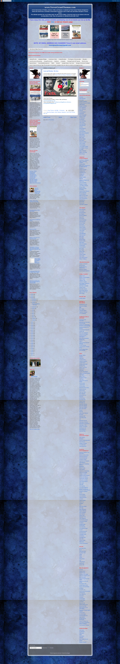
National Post (82, 390)
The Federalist (82, 526)
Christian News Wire (83, 364)
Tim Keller (81, 149)
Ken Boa (81, 126)
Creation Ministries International (83, 267)
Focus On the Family (83, 334)
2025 (32, 294)
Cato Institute (82, 469)
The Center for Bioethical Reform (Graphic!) (84, 623)
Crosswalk (81, 175)
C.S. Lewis (81, 100)
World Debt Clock (82, 446)
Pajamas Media (82, 500)
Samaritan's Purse (83, 197)
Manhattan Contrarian (83, 285)
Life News (81, 597)
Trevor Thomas (34, 376)
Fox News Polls (82, 552)
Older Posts (73, 117)
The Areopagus (82, 144)
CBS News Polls (82, 551)
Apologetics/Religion (42, 59)
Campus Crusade (82, 169)
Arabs (48, 112)
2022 (32, 322)
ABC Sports (81, 630)
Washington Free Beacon (84, 423)
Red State (81, 507)
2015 (32, 333)
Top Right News (82, 537)
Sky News (81, 414)
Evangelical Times (82, 377)
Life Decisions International (84, 591)
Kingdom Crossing (83, 184)
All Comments (84, 85)
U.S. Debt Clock (82, 444)
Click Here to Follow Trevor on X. (36, 49)
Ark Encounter (82, 265)
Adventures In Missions (84, 160)
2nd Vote (81, 569)
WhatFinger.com (82, 428)
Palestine (59, 112)
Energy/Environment (48, 61)
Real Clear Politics (83, 506)
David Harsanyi (82, 221)
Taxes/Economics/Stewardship (35, 61)
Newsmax (81, 396)
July (33, 310)
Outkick (80, 640)
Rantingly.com (82, 402)
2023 (32, 297)
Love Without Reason (83, 185)
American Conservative (84, 455)
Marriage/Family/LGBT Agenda (73, 61)
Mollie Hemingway (83, 243)
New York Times (82, 392)
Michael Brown (82, 135)
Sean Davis (81, 249)
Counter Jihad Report (83, 371)
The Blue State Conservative (82, 525)
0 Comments (61, 110)
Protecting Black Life (83, 615)
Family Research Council (84, 329)
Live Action (81, 601)
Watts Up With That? (83, 291)
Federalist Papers (82, 310)
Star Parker (81, 252)
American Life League (83, 574)
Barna (80, 549)
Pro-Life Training (82, 345)
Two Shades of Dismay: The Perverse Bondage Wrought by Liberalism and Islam (35, 249)
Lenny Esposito (82, 131)
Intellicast (81, 637)
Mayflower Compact (83, 312)
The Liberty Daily (82, 417)
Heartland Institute (83, 281)
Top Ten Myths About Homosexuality (83, 350)
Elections (58, 63)
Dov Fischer (81, 224)
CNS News (81, 370)
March (33, 316)
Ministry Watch (82, 187)
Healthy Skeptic (82, 298)
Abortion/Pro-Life (33, 59)
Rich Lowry (81, 248)
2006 (32, 348)
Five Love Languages (83, 332)
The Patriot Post (33, 174)
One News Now (82, 399)
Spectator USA (82, 416)
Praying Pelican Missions (84, 191)
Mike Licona (81, 137)
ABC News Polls (82, 548)
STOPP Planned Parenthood (82, 619)
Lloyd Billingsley (82, 233)
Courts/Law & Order (53, 59)
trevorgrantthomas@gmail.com (60, 45)
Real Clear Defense (83, 404)
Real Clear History (33, 181)
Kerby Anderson (82, 128)
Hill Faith (81, 178)
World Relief (81, 201)
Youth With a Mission (83, 204)
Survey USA (81, 564)
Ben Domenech (82, 212)
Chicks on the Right (83, 472)
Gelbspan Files (82, 280)
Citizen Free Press (83, 367)
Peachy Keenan (82, 246)
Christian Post (82, 171)
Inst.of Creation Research (84, 270)
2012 (32, 338)
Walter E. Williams (82, 258)
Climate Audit (82, 275)
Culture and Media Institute (84, 373)
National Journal (82, 389)
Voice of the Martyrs (83, 198)
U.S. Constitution (82, 313)
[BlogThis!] (69, 110)
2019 (32, 327)
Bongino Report (82, 355)
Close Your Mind (33, 229)
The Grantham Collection (84, 625)
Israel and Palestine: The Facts (51, 71)
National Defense (32, 63)
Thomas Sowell (82, 254)
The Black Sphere (33, 175)
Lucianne (81, 498)
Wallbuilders (81, 541)
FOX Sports (81, 636)
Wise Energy (81, 293)
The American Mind (83, 521)
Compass (81, 438)
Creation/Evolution (62, 59)
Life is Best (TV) (82, 594)
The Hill (80, 529)
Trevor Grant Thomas (70, 112)
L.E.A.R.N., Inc (82, 589)
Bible (80, 307)
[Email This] (68, 110)
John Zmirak (81, 230)
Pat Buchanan (82, 245)
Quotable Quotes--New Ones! (68, 63)
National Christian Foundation (82, 189)
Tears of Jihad (82, 143)
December (34, 299)
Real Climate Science (83, 290)
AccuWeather (82, 631)
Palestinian (64, 112)
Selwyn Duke (81, 251)
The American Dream (83, 519)
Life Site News (82, 386)
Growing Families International (82, 336)
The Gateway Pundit (83, 528)
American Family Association (82, 320)
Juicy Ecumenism (82, 182)
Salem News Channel (83, 413)
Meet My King (85, 61)
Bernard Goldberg (82, 215)
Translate (51, 647)
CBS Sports (81, 633)
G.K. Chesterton (82, 107)
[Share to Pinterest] (73, 110)
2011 (32, 340)
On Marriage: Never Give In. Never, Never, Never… (35, 272)
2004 (32, 351)
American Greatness (83, 456)
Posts (82, 83)
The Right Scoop (82, 534)
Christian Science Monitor (84, 475)
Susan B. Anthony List (83, 621)
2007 (32, 346)
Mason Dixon (82, 558)
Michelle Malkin (82, 240)
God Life (81, 110)
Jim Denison (81, 119)
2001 (32, 355)
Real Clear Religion (33, 180)
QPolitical (81, 503)
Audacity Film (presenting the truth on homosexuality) (84, 325)
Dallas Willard (82, 104)
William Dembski (82, 150)
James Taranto (82, 227)
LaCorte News (82, 384)
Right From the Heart (83, 195)
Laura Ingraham (82, 495)
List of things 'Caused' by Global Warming (84, 284)
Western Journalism (83, 426)
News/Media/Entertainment (43, 63)
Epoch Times (81, 376)
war (46, 113)
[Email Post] (66, 110)
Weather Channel (82, 642)
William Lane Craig (83, 152)
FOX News (81, 379)
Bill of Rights (81, 309)
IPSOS (80, 557)
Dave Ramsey (82, 441)
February (34, 318)
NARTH (80, 341)
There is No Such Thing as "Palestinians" (63, 74)
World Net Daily (82, 431)
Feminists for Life (82, 583)
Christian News (82, 362)
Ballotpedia (81, 466)
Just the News (82, 383)
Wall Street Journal (83, 420)
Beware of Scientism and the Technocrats (35, 238)
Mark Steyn (81, 236)
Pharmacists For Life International (83, 608)
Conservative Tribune (83, 478)
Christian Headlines (83, 101)
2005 (32, 350)
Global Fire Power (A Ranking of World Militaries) (84, 489)
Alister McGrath (82, 98)
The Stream (81, 535)
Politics (52, 63)
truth (44, 113)
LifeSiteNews (32, 173)
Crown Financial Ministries (84, 440)
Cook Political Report (83, 481)
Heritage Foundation (83, 491)
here (52, 22)
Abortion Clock (82, 571)
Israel (56, 112)
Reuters (80, 410)
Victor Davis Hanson (83, 257)
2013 (32, 336)
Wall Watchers (82, 200)
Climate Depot (32, 172)
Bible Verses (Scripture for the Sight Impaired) (84, 166)
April (33, 315)
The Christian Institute (83, 146)
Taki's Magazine (82, 518)
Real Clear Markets (33, 179)
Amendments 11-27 (83, 304)
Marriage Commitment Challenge (83, 63)
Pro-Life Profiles (82, 614)
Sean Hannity (82, 513)
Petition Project (82, 287)
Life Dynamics (82, 592)
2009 (32, 343)
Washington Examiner (83, 422)
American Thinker (33, 171)
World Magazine (82, 429)
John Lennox (81, 122)
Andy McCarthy (82, 209)
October (34, 302)
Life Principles (82, 598)
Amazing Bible (82, 164)
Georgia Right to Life (83, 585)
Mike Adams (81, 242)
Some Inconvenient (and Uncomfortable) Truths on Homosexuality (35, 281)
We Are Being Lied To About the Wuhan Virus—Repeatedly (37, 260)
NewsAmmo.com (82, 395)
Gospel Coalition (82, 177)
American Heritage (83, 306)
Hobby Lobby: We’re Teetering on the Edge (34, 201)
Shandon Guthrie (82, 141)
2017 (32, 330)
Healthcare (56, 61)
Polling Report (82, 561)
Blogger (68, 653)
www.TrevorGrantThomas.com (60, 7)
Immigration (63, 61)
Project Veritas (82, 401)
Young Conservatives (83, 543)
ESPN (80, 634)
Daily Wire (81, 484)
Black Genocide (82, 577)
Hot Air (80, 492)
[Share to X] (71, 110)
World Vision (81, 203)
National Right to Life (83, 604)
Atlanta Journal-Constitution (35, 182)
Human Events (82, 494)
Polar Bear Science (83, 288)
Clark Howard (82, 437)
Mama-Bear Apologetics (84, 132)
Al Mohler (81, 97)
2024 (32, 296)
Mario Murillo (81, 134)
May (33, 313)
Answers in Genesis (83, 263)
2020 (32, 325)
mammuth (59, 653)
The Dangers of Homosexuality (74, 59)
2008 (32, 345)
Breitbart (81, 356)
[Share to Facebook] (72, 110)
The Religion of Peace (83, 147)
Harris (80, 555)
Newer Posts (46, 117)
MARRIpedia (81, 339)
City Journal (81, 368)
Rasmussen (81, 563)
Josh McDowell (82, 125)
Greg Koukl (81, 113)
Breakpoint (81, 168)
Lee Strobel (81, 129)
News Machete (82, 393)
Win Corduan (82, 153)
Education (85, 59)
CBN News (81, 358)
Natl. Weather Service (83, 639)
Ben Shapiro (51, 112)
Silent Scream (82, 617)
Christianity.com (82, 172)
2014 (32, 335)
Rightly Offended (82, 510)
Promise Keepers (82, 194)
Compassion (81, 174)
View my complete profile (35, 429)
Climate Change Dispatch (84, 277)
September (34, 306)
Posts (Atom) (51, 119)
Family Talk (81, 331)
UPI (80, 419)
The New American (83, 531)
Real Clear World (82, 408)
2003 (32, 353)
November (34, 300)
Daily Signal (81, 374)
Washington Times (83, 425)
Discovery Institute (83, 269)
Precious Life (81, 612)
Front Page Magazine (83, 487)
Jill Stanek (81, 588)
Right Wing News (82, 509)
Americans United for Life (84, 575)
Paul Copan (81, 140)
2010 (32, 341)
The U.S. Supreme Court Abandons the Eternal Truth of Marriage (37, 191)
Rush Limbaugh (82, 512)
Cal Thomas (81, 218)
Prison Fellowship (82, 192)
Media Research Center (84, 387)
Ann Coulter (81, 211)
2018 (32, 328)
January (34, 320)
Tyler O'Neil (81, 255)
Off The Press (82, 398)
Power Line (81, 501)
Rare (80, 504)
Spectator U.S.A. (82, 516)
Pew (80, 560)
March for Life (82, 603)
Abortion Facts (82, 572)
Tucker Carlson (82, 540)
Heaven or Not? (82, 116)
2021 (32, 323)
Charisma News (82, 359)
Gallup (80, 554)
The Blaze (81, 522)
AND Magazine (82, 462)
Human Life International (84, 586)
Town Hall (81, 538)
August (33, 308)
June (33, 311)
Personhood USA (82, 606)
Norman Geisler (82, 138)
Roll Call (81, 411)
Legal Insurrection (82, 497)
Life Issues (81, 595)
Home (60, 117)
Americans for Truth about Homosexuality (84, 323)
